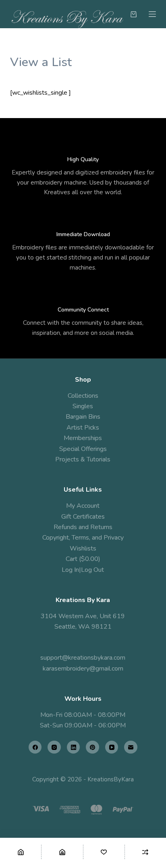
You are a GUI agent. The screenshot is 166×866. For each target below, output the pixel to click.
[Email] (130, 747)
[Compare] (145, 852)
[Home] (20, 852)
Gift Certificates (83, 516)
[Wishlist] (104, 852)
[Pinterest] (92, 747)
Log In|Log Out (83, 569)
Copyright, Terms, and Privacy (83, 537)
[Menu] (152, 14)
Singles (83, 406)
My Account (83, 505)
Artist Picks (82, 427)
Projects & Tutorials (82, 459)
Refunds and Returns (83, 527)
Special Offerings (83, 448)
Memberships (83, 438)
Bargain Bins (83, 416)
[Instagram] (54, 747)
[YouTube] (111, 747)
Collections (83, 395)
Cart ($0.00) (83, 558)
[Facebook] (35, 747)
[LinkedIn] (73, 747)
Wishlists (83, 548)
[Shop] (62, 852)
